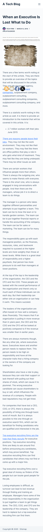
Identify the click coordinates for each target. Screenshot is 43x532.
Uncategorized (9, 31)
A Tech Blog (11, 4)
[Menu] (39, 4)
